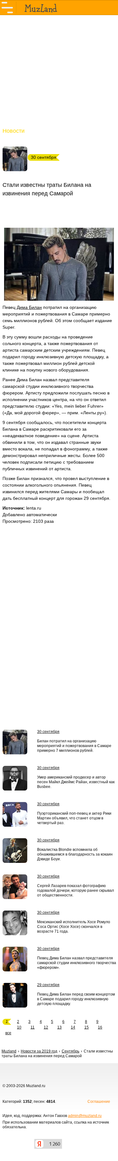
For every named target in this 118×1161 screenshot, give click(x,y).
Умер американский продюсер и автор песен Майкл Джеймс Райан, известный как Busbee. (76, 782)
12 (46, 1027)
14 (73, 1027)
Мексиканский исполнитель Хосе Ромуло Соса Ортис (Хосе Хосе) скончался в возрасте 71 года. (73, 927)
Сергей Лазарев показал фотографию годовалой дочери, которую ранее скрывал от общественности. (75, 890)
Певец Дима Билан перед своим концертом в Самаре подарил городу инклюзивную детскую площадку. (76, 999)
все (8, 1033)
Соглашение (98, 1101)
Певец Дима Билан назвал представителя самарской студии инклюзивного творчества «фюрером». (76, 963)
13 (59, 1027)
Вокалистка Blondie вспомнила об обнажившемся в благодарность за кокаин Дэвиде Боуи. (75, 854)
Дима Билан (29, 307)
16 (100, 1027)
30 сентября (48, 731)
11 (33, 1027)
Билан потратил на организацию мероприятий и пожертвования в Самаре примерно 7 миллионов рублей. (74, 746)
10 (19, 1027)
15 (86, 1027)
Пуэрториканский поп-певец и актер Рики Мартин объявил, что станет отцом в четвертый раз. (74, 818)
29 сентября (48, 985)
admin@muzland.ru (85, 1116)
